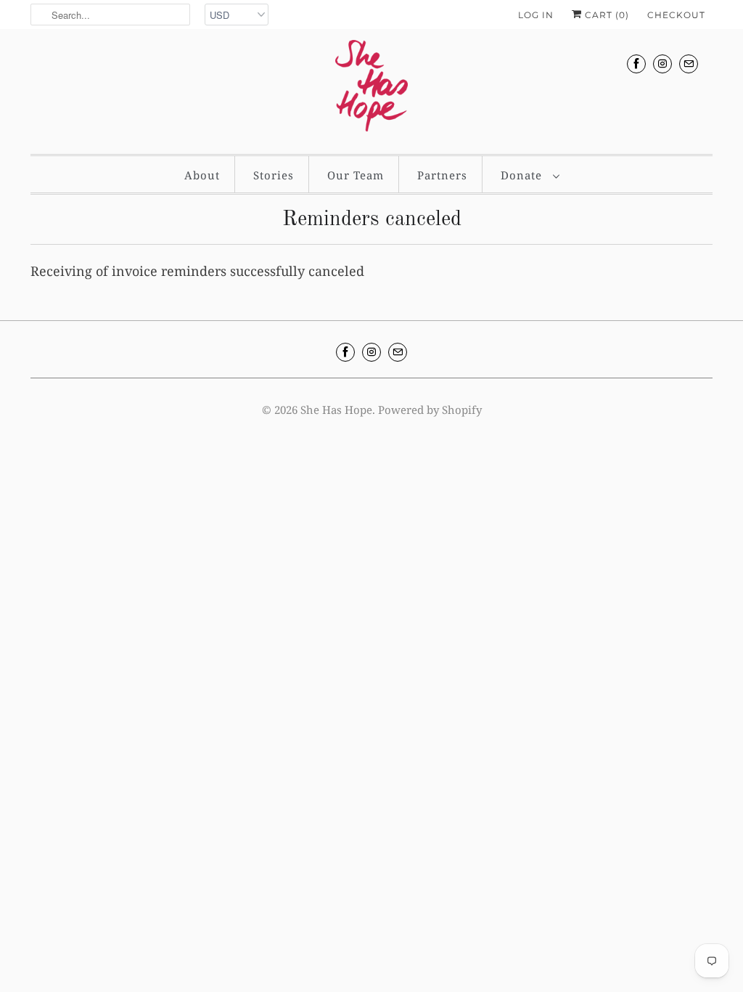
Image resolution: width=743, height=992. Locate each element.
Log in (536, 14)
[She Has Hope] (371, 89)
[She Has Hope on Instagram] (662, 63)
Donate (523, 175)
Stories (273, 175)
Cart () (605, 14)
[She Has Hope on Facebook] (636, 63)
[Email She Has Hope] (688, 63)
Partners (442, 175)
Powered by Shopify (430, 409)
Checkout (676, 14)
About (202, 175)
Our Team (355, 175)
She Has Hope (336, 409)
